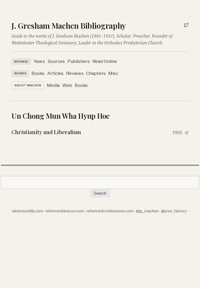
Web (67, 85)
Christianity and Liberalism (46, 131)
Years (39, 61)
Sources (56, 61)
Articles (55, 73)
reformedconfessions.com (109, 211)
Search (100, 193)
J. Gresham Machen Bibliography (68, 25)
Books (38, 73)
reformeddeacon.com (65, 211)
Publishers (78, 61)
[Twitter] (186, 25)
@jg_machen (147, 211)
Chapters (96, 73)
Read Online (104, 61)
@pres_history (174, 211)
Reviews (75, 73)
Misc (113, 73)
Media (53, 85)
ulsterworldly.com (27, 211)
